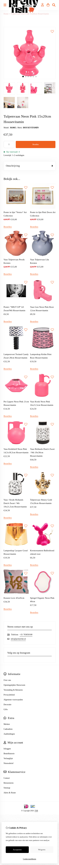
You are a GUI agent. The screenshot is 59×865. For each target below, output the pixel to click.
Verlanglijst (8, 758)
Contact (7, 778)
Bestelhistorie (9, 753)
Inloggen (7, 749)
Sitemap (7, 788)
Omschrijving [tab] (13, 165)
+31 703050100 (26, 635)
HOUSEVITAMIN (31, 128)
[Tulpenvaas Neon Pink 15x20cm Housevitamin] (29, 78)
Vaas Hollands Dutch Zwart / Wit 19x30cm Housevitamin (42, 452)
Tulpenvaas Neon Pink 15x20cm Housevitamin (30, 14)
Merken (7, 724)
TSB (36, 811)
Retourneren (8, 783)
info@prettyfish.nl (18, 639)
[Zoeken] (53, 5)
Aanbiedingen (9, 734)
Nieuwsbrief (8, 763)
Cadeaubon (8, 729)
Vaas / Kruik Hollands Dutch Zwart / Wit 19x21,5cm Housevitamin (15, 503)
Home (6, 14)
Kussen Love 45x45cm (14, 598)
